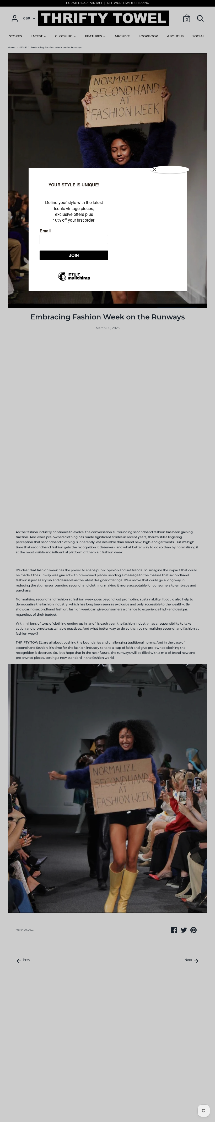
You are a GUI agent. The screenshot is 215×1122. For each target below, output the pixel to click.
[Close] (169, 170)
